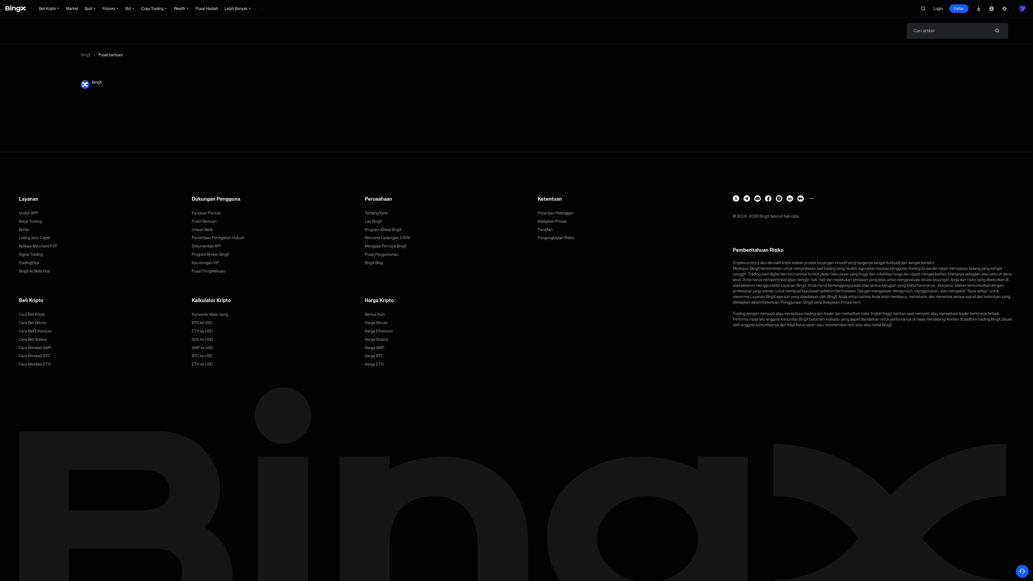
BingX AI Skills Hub (34, 271)
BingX (85, 55)
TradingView (29, 263)
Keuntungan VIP (205, 263)
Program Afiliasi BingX (383, 230)
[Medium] (800, 198)
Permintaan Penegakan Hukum (218, 238)
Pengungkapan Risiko (556, 238)
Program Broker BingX (210, 254)
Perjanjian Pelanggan (556, 213)
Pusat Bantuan (204, 221)
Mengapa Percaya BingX (385, 246)
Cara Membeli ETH (35, 364)
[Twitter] (736, 198)
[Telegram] (747, 198)
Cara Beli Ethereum (35, 331)
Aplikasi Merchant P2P (38, 246)
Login (938, 8)
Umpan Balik (202, 230)
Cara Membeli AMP (35, 348)
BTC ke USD (202, 323)
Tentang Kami (376, 213)
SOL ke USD (202, 339)
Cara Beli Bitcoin (33, 323)
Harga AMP (374, 348)
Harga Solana (376, 339)
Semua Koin (375, 314)
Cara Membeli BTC (34, 356)
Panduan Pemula (206, 213)
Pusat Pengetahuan (208, 271)
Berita (24, 230)
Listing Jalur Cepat (34, 238)
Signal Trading (31, 254)
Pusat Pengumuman (382, 254)
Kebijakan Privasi (552, 221)
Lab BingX (373, 221)
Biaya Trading (30, 221)
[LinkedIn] (790, 198)
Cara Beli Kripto (32, 314)
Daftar (959, 8)
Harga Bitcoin (376, 323)
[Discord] (757, 198)
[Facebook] (768, 198)
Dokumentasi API (206, 246)
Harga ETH (374, 364)
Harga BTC (374, 356)
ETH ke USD (202, 331)
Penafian (545, 230)
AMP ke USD (202, 348)
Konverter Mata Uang (210, 314)
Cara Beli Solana (33, 339)
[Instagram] (779, 198)
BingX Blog (374, 263)
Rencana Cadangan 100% (387, 238)
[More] (811, 198)
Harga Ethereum (378, 331)
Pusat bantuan (110, 55)
